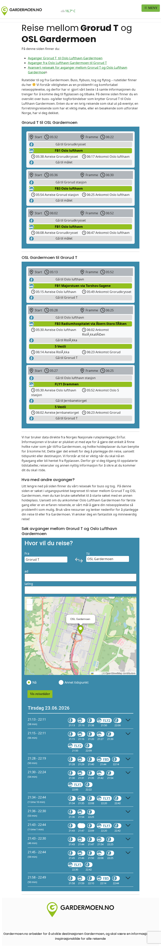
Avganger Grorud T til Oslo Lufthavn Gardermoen (65, 58)
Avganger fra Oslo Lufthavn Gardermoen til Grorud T (67, 63)
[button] (80, 630)
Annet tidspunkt (76, 682)
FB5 (106, 759)
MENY (152, 8)
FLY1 (77, 784)
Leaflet (97, 673)
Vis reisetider (40, 694)
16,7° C (70, 11)
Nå (34, 682)
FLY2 (106, 720)
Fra (27, 553)
